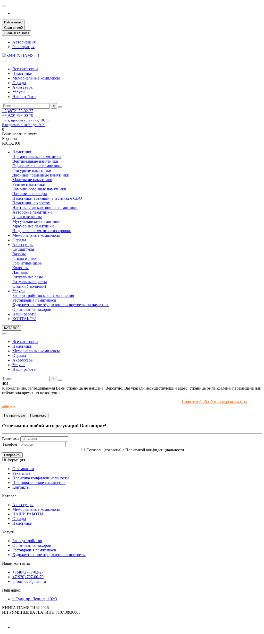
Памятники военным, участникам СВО (47, 198)
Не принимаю (14, 415)
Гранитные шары (27, 263)
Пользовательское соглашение (38, 482)
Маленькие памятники (32, 180)
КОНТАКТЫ (24, 318)
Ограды (19, 83)
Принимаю (38, 415)
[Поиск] (60, 107)
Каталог (9, 496)
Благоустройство (27, 541)
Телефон (9, 444)
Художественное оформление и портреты (49, 554)
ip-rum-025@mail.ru (29, 581)
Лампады (20, 272)
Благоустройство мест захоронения (43, 295)
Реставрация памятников (34, 300)
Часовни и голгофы (29, 193)
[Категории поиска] (4, 61)
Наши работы (24, 96)
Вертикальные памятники (35, 161)
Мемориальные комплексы (36, 78)
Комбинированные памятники (39, 189)
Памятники (22, 73)
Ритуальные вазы (27, 277)
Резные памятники (28, 184)
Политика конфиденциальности (40, 478)
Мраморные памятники (33, 226)
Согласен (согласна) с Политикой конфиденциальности (135, 450)
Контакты (21, 487)
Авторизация (24, 42)
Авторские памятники (32, 212)
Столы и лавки (25, 258)
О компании (23, 468)
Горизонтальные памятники (37, 166)
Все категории (25, 69)
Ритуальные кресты (29, 281)
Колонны (20, 268)
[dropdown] (4, 5)
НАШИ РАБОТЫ (27, 514)
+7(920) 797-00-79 (17, 115)
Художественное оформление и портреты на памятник (60, 305)
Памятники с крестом (31, 203)
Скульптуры (23, 249)
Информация (13, 460)
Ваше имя (10, 439)
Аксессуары (23, 87)
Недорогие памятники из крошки (41, 230)
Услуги (18, 92)
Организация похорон (31, 309)
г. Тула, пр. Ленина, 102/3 (34, 599)
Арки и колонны (27, 217)
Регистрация (23, 47)
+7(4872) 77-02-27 (17, 111)
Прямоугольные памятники (36, 156)
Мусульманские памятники (36, 221)
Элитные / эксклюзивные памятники (45, 207)
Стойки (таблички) (29, 286)
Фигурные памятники (31, 170)
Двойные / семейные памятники (40, 175)
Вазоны (19, 254)
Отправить (12, 455)
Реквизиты (21, 473)
